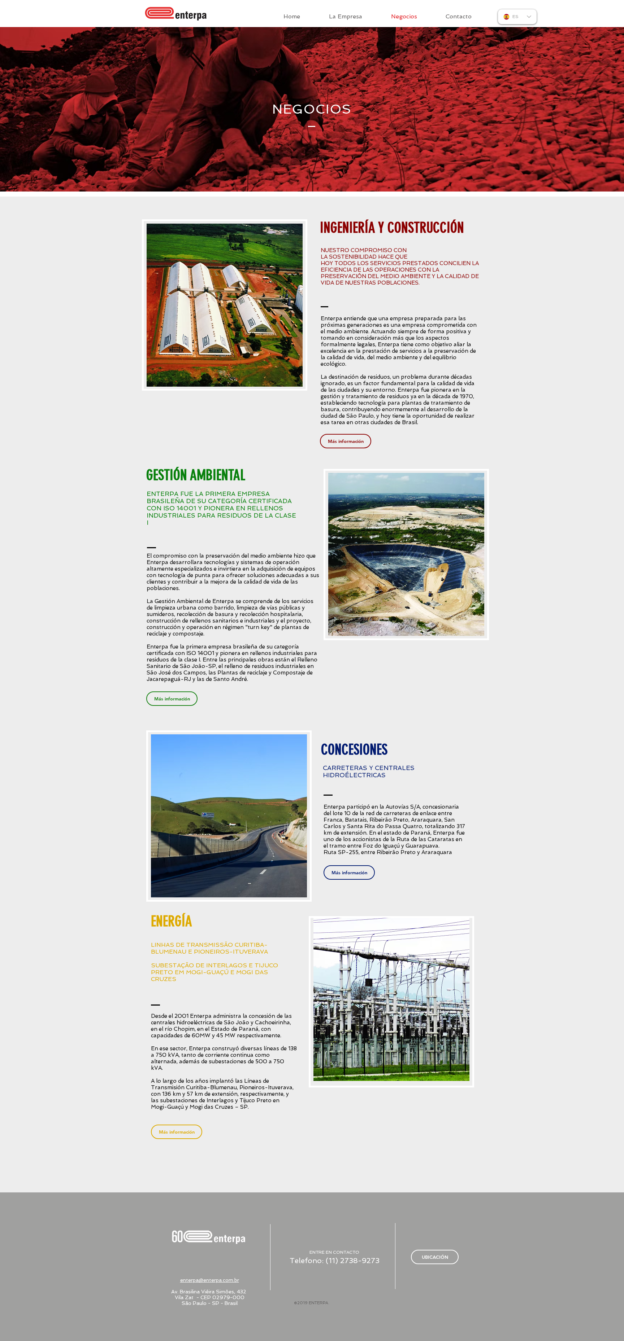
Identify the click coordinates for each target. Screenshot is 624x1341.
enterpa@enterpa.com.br (209, 1280)
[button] (225, 305)
